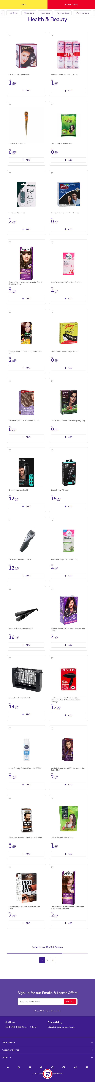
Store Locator (8, 1042)
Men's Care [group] (29, 13)
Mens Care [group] (45, 13)
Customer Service (10, 1049)
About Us (6, 1057)
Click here (44, 1011)
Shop (23, 4)
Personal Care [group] (63, 13)
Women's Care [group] (82, 13)
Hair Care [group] (13, 13)
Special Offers (71, 4)
